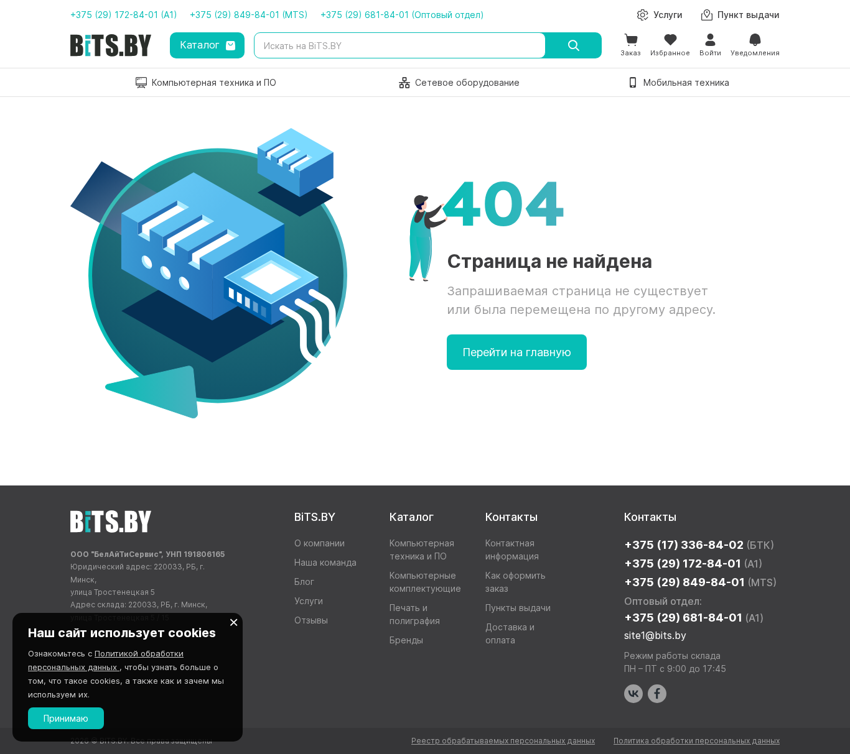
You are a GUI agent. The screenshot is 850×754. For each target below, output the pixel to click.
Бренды (406, 640)
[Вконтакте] (633, 693)
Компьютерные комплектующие (425, 582)
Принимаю (66, 718)
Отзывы (311, 620)
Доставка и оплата (510, 633)
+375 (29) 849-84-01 (700, 582)
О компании (319, 543)
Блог (304, 581)
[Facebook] (657, 693)
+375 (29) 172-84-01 (693, 563)
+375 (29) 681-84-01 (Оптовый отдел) (402, 14)
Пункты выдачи (518, 607)
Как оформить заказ (515, 582)
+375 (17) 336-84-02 (699, 544)
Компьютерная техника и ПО (422, 549)
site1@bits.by (655, 635)
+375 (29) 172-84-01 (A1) (123, 14)
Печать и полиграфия (415, 614)
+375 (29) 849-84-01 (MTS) (249, 14)
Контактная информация (512, 549)
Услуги (308, 600)
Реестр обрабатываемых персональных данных (503, 740)
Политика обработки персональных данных (697, 740)
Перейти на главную (516, 352)
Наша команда (325, 562)
